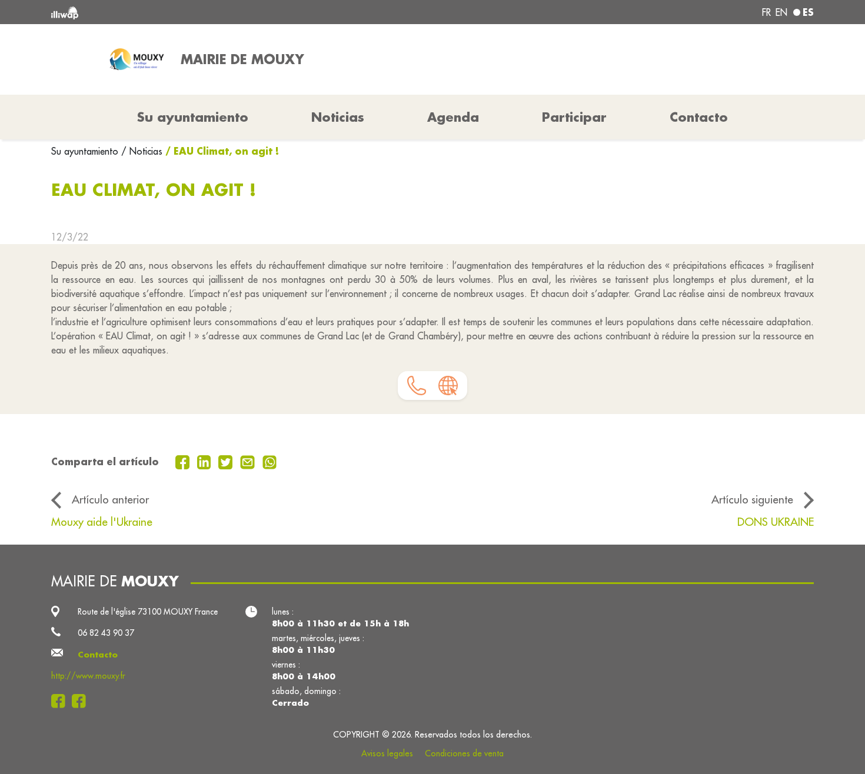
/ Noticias (141, 151)
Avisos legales (387, 753)
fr (766, 12)
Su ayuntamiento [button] (192, 117)
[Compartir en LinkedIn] (206, 461)
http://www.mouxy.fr (88, 675)
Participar (574, 117)
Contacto (699, 117)
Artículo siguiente (752, 499)
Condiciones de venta (464, 753)
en (781, 12)
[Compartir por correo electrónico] (249, 461)
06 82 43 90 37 (106, 633)
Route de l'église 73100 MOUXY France (148, 611)
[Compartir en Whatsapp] (270, 461)
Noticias (337, 117)
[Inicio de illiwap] (206, 12)
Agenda (453, 117)
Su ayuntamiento (86, 151)
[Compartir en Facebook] (184, 461)
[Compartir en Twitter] (227, 461)
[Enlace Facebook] (61, 701)
